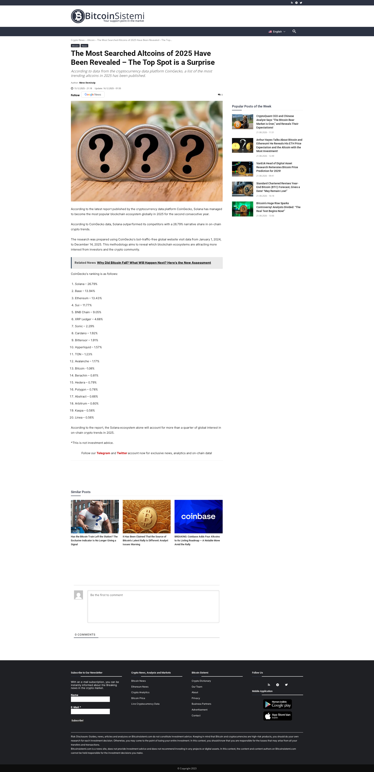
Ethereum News (139, 686)
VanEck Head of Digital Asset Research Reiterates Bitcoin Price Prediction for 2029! (277, 167)
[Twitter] (301, 3)
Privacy (196, 698)
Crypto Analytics (140, 692)
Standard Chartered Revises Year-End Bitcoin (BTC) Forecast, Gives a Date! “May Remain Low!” (278, 187)
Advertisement (199, 709)
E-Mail (76, 707)
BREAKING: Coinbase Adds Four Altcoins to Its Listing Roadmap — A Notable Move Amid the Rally (197, 540)
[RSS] (292, 3)
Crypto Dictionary (201, 680)
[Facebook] (124, 471)
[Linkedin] (151, 471)
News (84, 45)
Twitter (122, 453)
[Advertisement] (232, 16)
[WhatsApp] (142, 471)
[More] (169, 471)
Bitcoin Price (138, 698)
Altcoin (91, 40)
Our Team (197, 686)
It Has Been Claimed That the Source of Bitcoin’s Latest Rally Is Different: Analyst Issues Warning (145, 540)
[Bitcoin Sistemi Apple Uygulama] (277, 720)
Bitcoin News (138, 680)
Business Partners (201, 703)
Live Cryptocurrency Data (145, 703)
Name (74, 695)
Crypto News (78, 40)
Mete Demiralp (87, 82)
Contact (196, 715)
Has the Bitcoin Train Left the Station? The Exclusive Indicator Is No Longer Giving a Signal (94, 540)
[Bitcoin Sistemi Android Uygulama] (277, 708)
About (195, 692)
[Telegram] (296, 3)
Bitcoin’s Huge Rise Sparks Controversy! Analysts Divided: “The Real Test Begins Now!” (278, 207)
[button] (294, 31)
